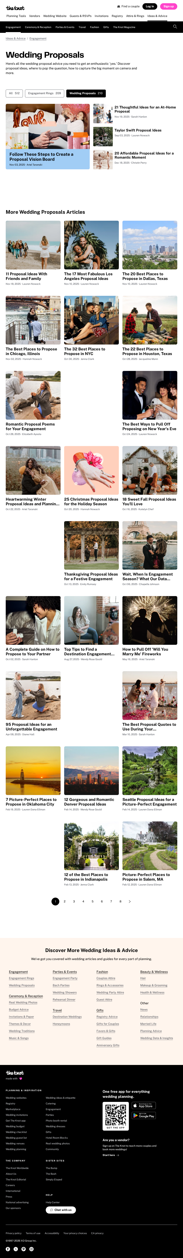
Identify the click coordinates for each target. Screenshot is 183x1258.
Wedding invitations (17, 1114)
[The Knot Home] (15, 8)
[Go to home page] (15, 1073)
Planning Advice (151, 1031)
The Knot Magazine (124, 27)
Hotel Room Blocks (57, 1137)
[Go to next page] (129, 901)
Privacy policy (13, 1233)
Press (9, 1196)
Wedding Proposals (22, 985)
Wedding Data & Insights (156, 1038)
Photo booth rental (56, 1120)
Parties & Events (65, 27)
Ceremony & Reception (38, 27)
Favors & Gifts (106, 1031)
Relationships (149, 1016)
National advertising (17, 1202)
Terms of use (33, 1233)
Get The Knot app (16, 1120)
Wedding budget (15, 1126)
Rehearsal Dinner (64, 999)
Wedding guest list (16, 1137)
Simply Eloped (54, 1179)
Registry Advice (107, 1016)
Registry (10, 1103)
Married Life (148, 1024)
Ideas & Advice (16, 38)
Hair (143, 978)
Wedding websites (16, 1097)
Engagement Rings (44, 93)
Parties (50, 1114)
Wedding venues (15, 1143)
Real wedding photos (58, 1143)
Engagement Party (65, 978)
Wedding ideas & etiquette (60, 1097)
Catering (51, 1103)
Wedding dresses (55, 1126)
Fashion (94, 27)
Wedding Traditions (22, 1031)
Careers (10, 1185)
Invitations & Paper (21, 1016)
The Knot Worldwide (17, 1168)
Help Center (53, 1202)
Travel (82, 27)
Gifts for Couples (108, 1024)
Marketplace (13, 1109)
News (144, 1009)
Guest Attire (104, 999)
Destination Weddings (67, 1016)
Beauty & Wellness (154, 972)
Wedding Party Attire (110, 992)
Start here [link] (109, 1155)
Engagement (13, 27)
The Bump (51, 1168)
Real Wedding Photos (23, 1002)
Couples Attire (106, 978)
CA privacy (97, 1233)
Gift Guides (104, 1038)
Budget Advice (19, 1009)
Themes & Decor (20, 1024)
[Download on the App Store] (144, 1105)
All (14, 93)
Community (52, 1149)
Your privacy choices (75, 1233)
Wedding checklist (16, 1132)
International (13, 1190)
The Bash (51, 1173)
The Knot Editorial (16, 1179)
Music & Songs (19, 1038)
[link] (8, 1249)
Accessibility (52, 1233)
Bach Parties (61, 985)
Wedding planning (16, 1149)
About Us (11, 1173)
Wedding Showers (65, 992)
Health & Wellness (152, 992)
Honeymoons (61, 1024)
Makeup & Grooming (153, 985)
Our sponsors (13, 1208)
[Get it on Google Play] (144, 1115)
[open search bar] (175, 27)
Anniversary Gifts (108, 1045)
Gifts (106, 27)
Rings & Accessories (110, 985)
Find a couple (131, 6)
